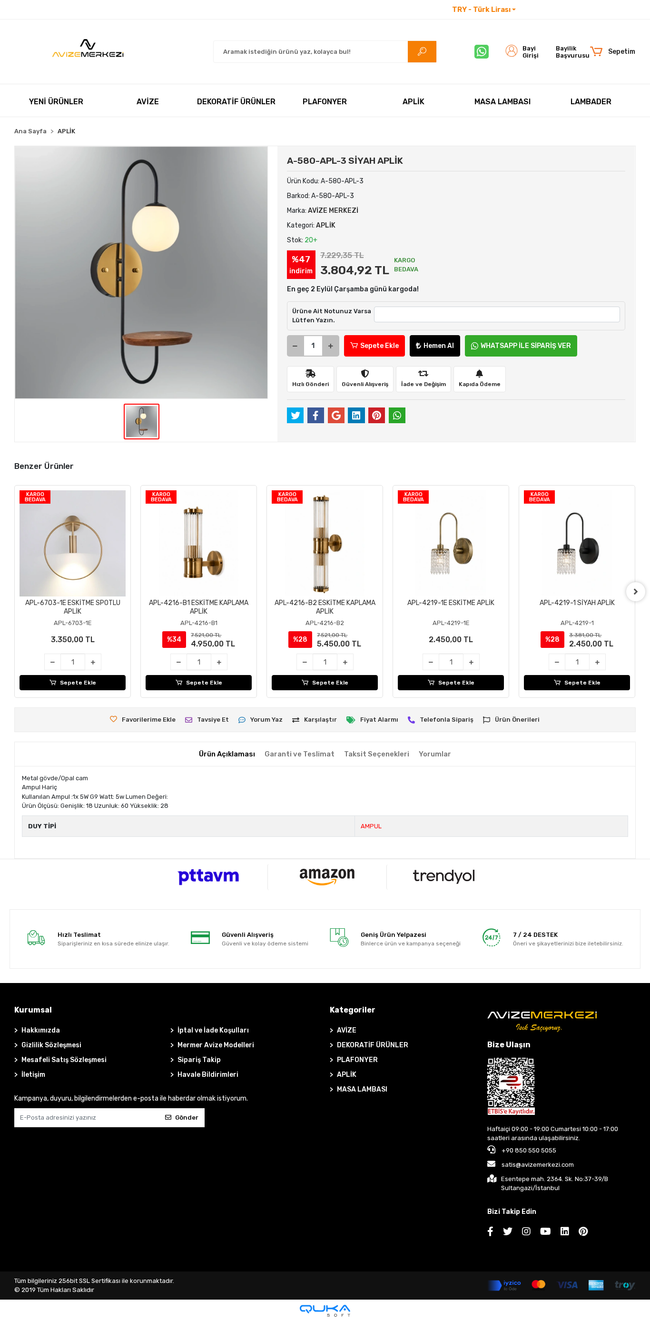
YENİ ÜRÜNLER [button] (56, 101)
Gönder (186, 1117)
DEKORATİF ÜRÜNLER (372, 1045)
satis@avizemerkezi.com (538, 1164)
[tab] (227, 754)
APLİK (346, 1075)
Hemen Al (438, 346)
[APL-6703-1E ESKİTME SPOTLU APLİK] (73, 543)
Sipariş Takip (199, 1060)
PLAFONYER (357, 1060)
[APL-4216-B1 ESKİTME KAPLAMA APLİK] (199, 543)
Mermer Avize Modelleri (215, 1045)
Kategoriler (352, 1009)
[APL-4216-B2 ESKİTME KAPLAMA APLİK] (325, 543)
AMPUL (371, 826)
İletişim (534, 10)
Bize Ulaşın (509, 1044)
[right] (635, 591)
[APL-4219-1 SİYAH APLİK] (577, 543)
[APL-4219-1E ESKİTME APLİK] (451, 543)
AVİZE (346, 1030)
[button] (612, 51)
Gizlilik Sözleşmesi (51, 1045)
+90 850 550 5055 (528, 1150)
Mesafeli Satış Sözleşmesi (64, 1060)
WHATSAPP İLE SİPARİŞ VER (526, 346)
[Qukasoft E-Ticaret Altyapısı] (325, 1311)
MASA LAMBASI (362, 1089)
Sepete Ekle (379, 346)
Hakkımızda (40, 1030)
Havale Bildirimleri (207, 1075)
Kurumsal (33, 1009)
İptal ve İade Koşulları (213, 1030)
